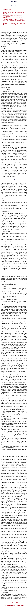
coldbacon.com (6, 16)
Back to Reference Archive (14, 605)
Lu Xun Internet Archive (14, 603)
